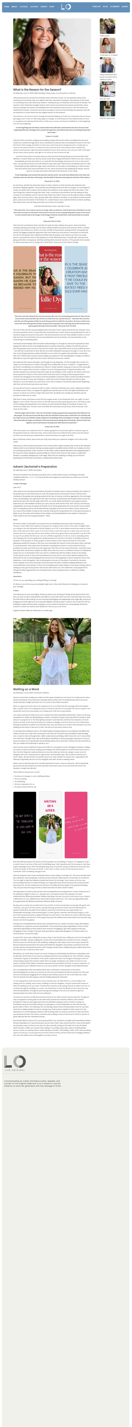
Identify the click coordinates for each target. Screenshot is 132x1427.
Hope (53, 93)
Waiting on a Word (26, 689)
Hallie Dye (19, 93)
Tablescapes (105, 36)
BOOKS (125, 7)
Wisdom (46, 693)
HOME (6, 7)
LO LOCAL (24, 7)
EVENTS (44, 7)
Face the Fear (105, 99)
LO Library (71, 93)
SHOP (51, 7)
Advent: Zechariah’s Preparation (35, 467)
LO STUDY (34, 7)
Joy (57, 93)
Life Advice (63, 93)
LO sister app (33, 477)
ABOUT (14, 7)
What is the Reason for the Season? (37, 90)
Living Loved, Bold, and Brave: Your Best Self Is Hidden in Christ (108, 77)
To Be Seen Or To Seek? (108, 55)
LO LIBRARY (115, 7)
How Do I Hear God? (107, 118)
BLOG (105, 7)
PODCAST (97, 7)
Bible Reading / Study (43, 93)
